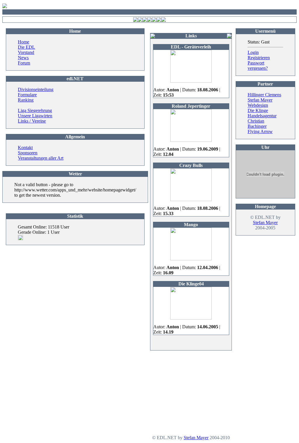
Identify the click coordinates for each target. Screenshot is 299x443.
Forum (24, 62)
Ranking (26, 99)
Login (253, 52)
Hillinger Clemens (264, 94)
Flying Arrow (260, 131)
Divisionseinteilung (35, 89)
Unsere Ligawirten (35, 115)
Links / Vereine (32, 120)
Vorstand (26, 52)
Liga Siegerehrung (35, 110)
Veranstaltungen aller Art (40, 158)
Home (23, 41)
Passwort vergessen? (258, 65)
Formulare (27, 94)
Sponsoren (27, 152)
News (23, 57)
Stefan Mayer (265, 222)
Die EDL (26, 47)
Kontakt (25, 147)
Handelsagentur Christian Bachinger (262, 121)
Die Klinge (258, 110)
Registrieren (259, 57)
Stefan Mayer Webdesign (260, 102)
